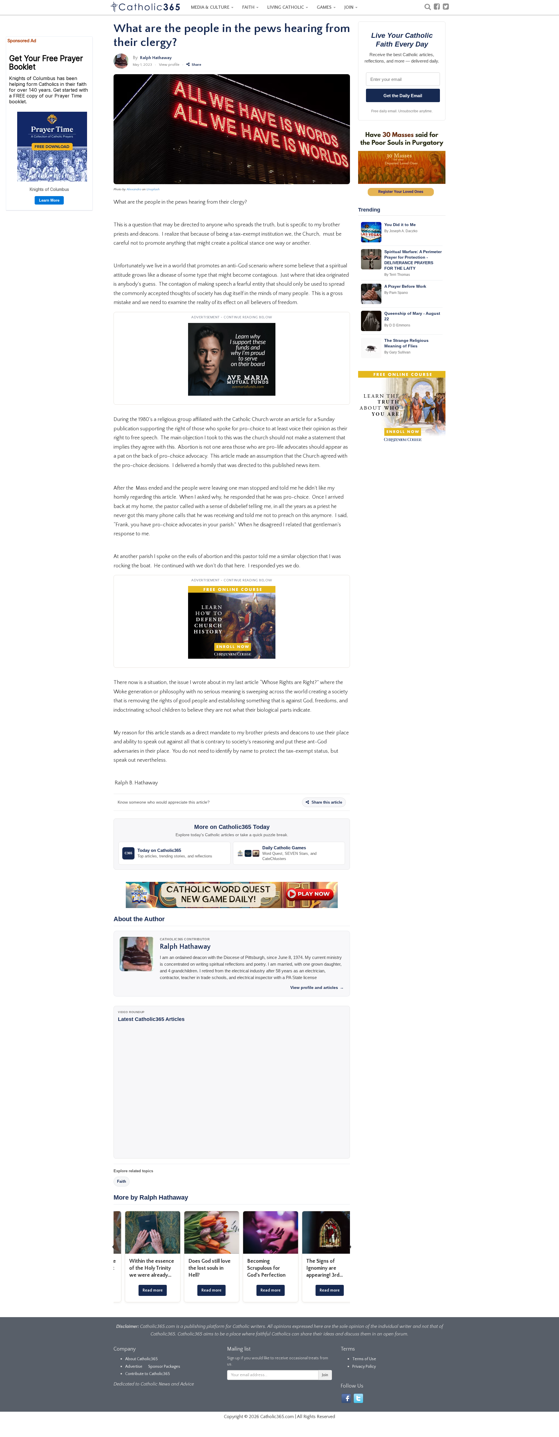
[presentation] (113, 1246)
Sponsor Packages (164, 1366)
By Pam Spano (396, 293)
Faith (121, 1181)
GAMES (325, 7)
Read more (143, 1290)
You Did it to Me (400, 224)
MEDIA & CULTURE (211, 7)
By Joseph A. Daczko (401, 231)
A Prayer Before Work (405, 286)
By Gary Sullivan (397, 352)
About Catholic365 (141, 1359)
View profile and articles (317, 987)
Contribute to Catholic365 (147, 1374)
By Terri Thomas (397, 275)
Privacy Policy (364, 1366)
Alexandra (134, 189)
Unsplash (153, 189)
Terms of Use (364, 1359)
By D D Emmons (397, 325)
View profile (169, 65)
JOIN (349, 7)
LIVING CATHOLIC (286, 7)
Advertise (133, 1366)
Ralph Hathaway (156, 57)
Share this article (326, 802)
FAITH (249, 7)
